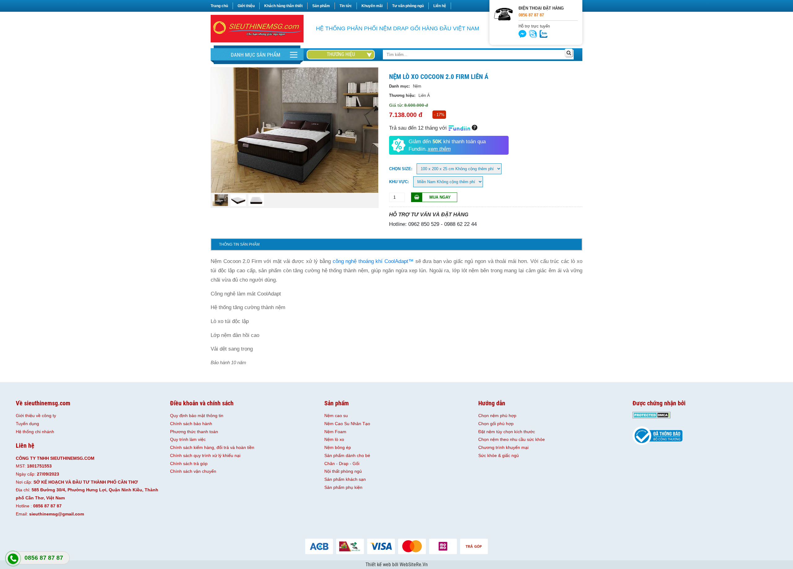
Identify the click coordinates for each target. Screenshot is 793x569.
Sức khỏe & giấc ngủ (498, 455)
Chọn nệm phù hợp (497, 415)
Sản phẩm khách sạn (345, 479)
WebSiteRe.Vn (414, 564)
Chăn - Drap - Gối (341, 463)
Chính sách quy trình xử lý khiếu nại (205, 455)
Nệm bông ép (337, 447)
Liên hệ (439, 6)
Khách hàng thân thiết (283, 6)
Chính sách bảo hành (191, 423)
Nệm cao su (336, 415)
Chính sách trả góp (189, 463)
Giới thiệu (246, 6)
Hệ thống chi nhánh (35, 431)
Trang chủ (219, 6)
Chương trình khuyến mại (503, 447)
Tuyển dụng (27, 423)
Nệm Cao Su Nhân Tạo (347, 423)
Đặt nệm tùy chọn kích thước (506, 431)
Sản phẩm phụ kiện (343, 487)
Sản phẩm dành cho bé (347, 455)
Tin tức (346, 6)
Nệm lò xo (334, 439)
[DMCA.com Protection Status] (652, 416)
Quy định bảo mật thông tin (196, 415)
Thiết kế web (379, 564)
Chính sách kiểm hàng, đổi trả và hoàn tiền (212, 447)
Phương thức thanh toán (194, 431)
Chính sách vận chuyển (193, 471)
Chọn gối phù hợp (496, 423)
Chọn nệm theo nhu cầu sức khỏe (511, 439)
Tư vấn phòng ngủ (408, 6)
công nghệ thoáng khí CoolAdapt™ (373, 261)
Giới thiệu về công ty (36, 415)
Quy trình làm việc (188, 439)
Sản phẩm (321, 6)
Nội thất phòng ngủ (343, 471)
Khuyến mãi (372, 6)
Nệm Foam (335, 431)
